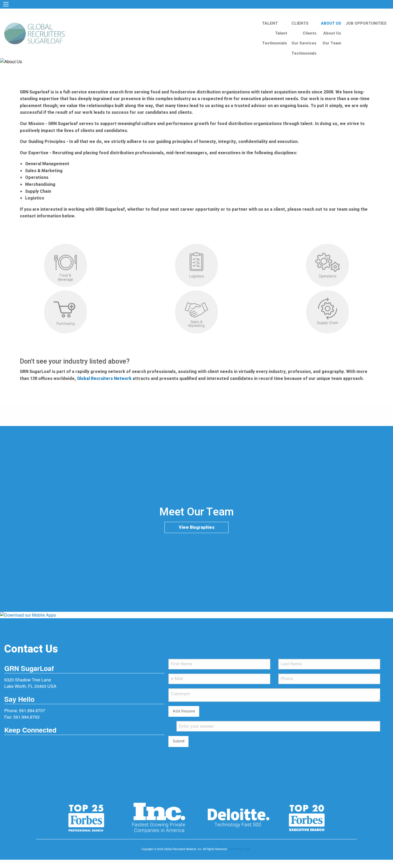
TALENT (270, 23)
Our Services (304, 43)
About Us (332, 33)
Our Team (331, 43)
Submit (178, 741)
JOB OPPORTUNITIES (366, 23)
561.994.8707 (32, 710)
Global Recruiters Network (104, 378)
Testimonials (274, 43)
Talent (281, 33)
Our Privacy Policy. (240, 849)
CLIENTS (300, 23)
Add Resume (184, 711)
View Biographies (196, 527)
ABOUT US (331, 23)
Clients (310, 33)
